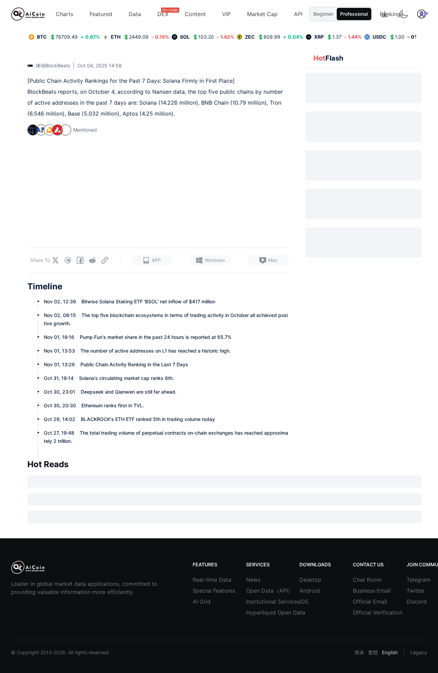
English (390, 652)
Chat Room (363, 579)
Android (309, 590)
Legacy (418, 652)
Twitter (416, 590)
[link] (64, 37)
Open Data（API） (256, 590)
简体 (359, 652)
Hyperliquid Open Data (256, 612)
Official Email (363, 601)
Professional (354, 14)
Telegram (417, 579)
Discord (417, 601)
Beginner (323, 14)
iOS (303, 601)
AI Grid (201, 601)
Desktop (309, 579)
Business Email (363, 590)
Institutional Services (256, 601)
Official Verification (363, 612)
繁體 (373, 652)
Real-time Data (203, 579)
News (253, 579)
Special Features (203, 590)
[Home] (28, 14)
